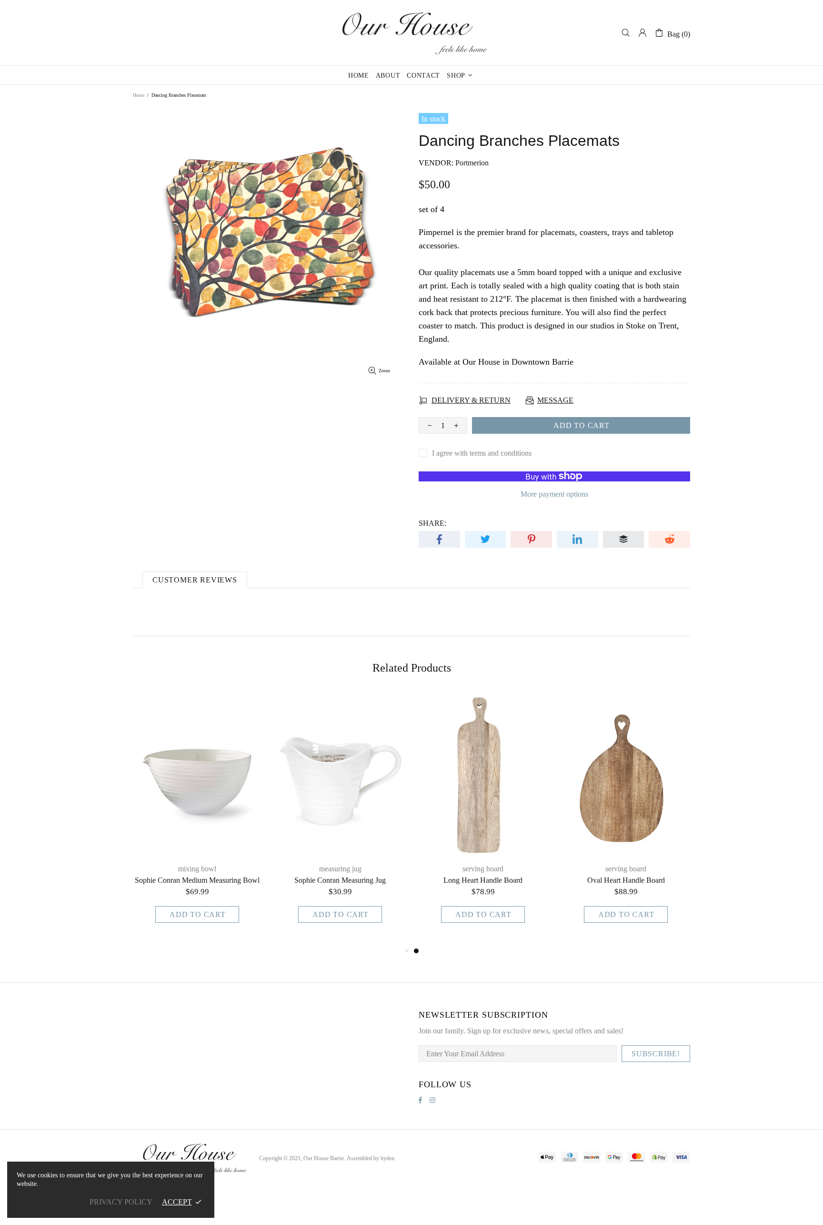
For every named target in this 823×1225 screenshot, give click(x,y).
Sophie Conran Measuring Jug (340, 880)
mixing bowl (197, 869)
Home (138, 95)
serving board (482, 869)
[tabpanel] (483, 819)
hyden (387, 1158)
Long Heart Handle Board (482, 880)
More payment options (554, 494)
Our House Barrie (411, 32)
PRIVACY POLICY (121, 1202)
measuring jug (340, 869)
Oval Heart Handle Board (626, 880)
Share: (432, 523)
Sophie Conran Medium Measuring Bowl (197, 880)
